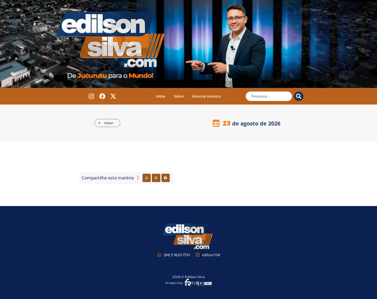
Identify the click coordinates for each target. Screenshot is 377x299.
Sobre (179, 96)
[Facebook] (102, 96)
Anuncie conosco (206, 96)
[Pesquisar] (298, 96)
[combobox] (269, 96)
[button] (146, 178)
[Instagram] (91, 96)
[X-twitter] (113, 96)
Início (160, 96)
